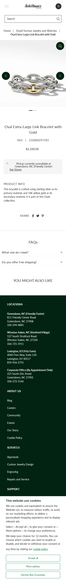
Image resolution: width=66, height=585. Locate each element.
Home (7, 30)
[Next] (60, 76)
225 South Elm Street (19, 373)
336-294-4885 (15, 325)
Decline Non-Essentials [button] (33, 574)
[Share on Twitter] (37, 215)
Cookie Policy (14, 437)
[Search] (58, 19)
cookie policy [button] (40, 549)
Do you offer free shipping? (19, 262)
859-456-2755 (15, 362)
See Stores (15, 169)
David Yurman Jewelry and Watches (36, 30)
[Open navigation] (7, 6)
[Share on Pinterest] (42, 215)
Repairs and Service (18, 479)
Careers (11, 407)
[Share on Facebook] (33, 215)
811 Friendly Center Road (21, 317)
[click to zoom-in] (60, 46)
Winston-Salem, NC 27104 (22, 340)
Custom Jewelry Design (20, 464)
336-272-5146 (15, 381)
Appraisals (13, 457)
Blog (9, 400)
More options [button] (33, 566)
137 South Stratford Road (22, 336)
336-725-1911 (15, 343)
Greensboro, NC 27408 (20, 321)
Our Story (12, 430)
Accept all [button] (33, 558)
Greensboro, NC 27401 (20, 377)
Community (13, 415)
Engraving (12, 471)
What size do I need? (15, 252)
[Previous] (6, 76)
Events (11, 422)
